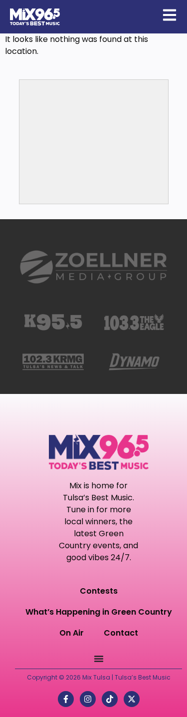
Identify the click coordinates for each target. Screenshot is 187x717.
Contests (99, 591)
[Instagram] (88, 699)
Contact (121, 633)
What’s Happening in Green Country (98, 612)
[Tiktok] (110, 699)
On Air (71, 633)
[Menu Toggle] (99, 659)
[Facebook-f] (66, 699)
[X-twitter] (132, 699)
